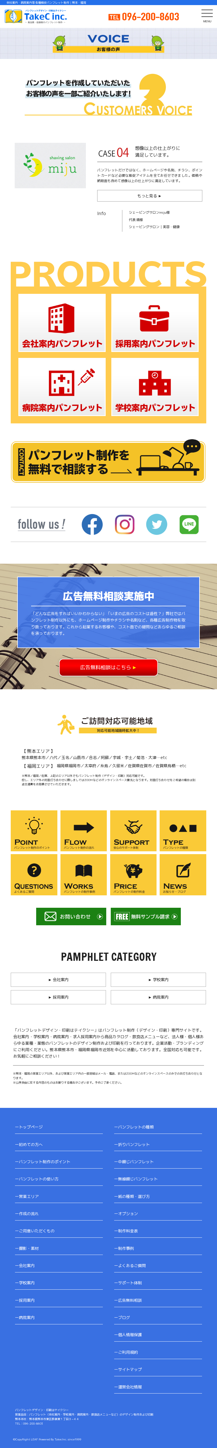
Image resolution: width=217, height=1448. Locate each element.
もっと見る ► (149, 195)
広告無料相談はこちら (108, 667)
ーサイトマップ (128, 1369)
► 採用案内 (58, 997)
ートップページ (29, 1127)
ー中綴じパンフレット (134, 1161)
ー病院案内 (25, 1317)
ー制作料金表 (126, 1230)
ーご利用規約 (126, 1352)
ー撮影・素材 (27, 1248)
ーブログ (122, 1317)
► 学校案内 (158, 979)
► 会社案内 (58, 979)
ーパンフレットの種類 (134, 1127)
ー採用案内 (25, 1300)
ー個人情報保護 (128, 1334)
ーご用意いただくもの (35, 1230)
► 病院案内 (158, 997)
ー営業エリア (27, 1196)
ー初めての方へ (29, 1144)
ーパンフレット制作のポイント (42, 1161)
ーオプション (126, 1213)
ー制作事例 (124, 1248)
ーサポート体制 (128, 1282)
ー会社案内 (25, 1265)
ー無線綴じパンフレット (136, 1179)
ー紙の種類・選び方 (132, 1196)
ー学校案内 (25, 1282)
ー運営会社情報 (128, 1387)
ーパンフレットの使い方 (36, 1179)
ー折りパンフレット (132, 1144)
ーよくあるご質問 (130, 1265)
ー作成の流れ (27, 1213)
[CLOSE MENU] (207, 13)
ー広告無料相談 (128, 1300)
